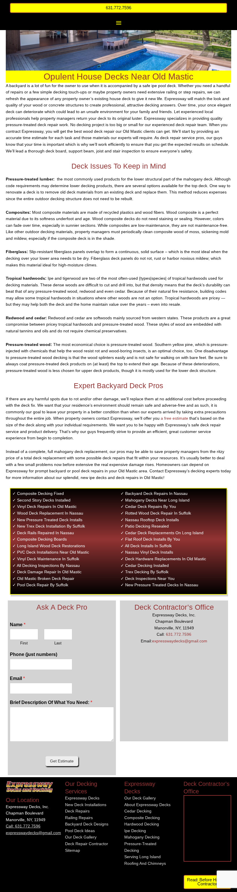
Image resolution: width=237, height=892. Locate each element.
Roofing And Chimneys (145, 863)
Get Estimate (62, 761)
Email (17, 678)
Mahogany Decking (142, 837)
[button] (118, 8)
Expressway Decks (82, 798)
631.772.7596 (178, 634)
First (24, 643)
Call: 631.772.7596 (23, 826)
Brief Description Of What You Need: (51, 702)
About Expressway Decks (147, 805)
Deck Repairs (77, 811)
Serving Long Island (142, 857)
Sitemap (72, 850)
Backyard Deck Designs (86, 824)
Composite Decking (142, 818)
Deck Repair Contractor (86, 844)
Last (58, 643)
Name (17, 624)
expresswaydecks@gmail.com (179, 641)
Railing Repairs (79, 818)
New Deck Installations (85, 805)
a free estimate (174, 418)
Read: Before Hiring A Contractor (207, 882)
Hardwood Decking (141, 824)
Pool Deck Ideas (80, 831)
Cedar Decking (137, 811)
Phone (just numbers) (33, 654)
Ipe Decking (135, 831)
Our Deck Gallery (81, 837)
